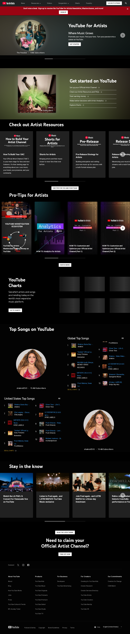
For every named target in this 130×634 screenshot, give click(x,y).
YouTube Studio (40, 609)
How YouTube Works (15, 590)
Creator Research (87, 586)
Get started (74, 44)
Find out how (65, 554)
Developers (61, 581)
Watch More (65, 265)
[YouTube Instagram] (23, 565)
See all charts (72, 389)
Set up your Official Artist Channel (83, 87)
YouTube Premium (41, 600)
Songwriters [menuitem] (62, 3)
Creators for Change (114, 581)
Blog (9, 586)
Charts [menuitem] (77, 3)
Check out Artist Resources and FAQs (85, 92)
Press (10, 600)
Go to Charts (15, 310)
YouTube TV (39, 613)
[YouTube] (13, 627)
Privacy (64, 628)
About (10, 581)
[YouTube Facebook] (28, 565)
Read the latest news (65, 532)
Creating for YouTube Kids (89, 581)
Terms (72, 628)
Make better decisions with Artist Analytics (87, 100)
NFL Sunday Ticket (14, 609)
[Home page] (8, 3)
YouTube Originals (41, 590)
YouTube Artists (86, 595)
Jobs (9, 595)
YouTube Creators (87, 600)
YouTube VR (85, 609)
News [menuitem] (23, 3)
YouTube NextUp (86, 604)
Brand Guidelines (53, 628)
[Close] (128, 8)
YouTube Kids (39, 581)
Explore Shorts (76, 105)
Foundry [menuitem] (89, 3)
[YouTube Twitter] (18, 565)
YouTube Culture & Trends (16, 604)
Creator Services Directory (89, 590)
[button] (126, 3)
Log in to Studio (114, 3)
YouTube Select (40, 604)
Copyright (42, 628)
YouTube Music (40, 586)
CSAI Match (112, 586)
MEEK (50, 108)
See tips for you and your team (65, 188)
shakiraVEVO (22, 388)
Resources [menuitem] (35, 3)
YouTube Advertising (64, 586)
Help (98, 627)
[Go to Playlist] (122, 339)
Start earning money (78, 96)
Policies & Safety (30, 628)
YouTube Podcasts (41, 595)
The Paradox (22, 53)
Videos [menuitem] (49, 3)
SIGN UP (63, 12)
